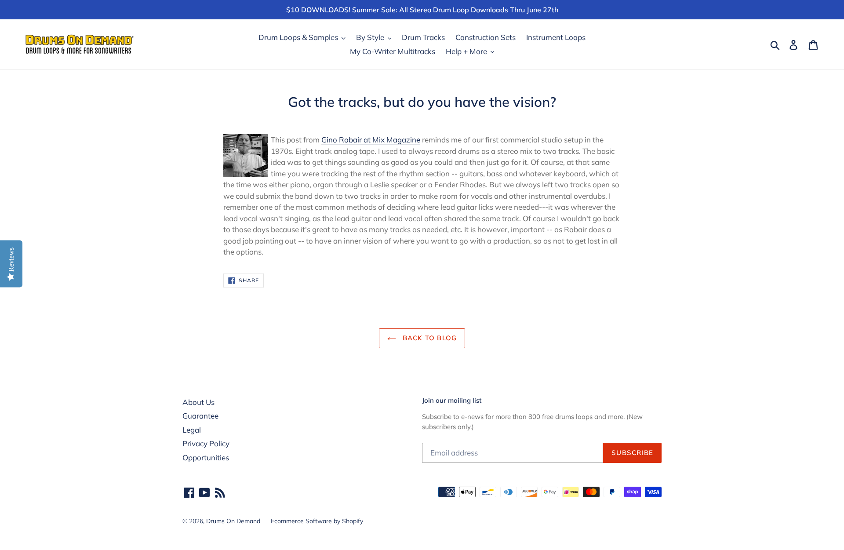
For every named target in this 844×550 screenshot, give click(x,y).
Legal (191, 429)
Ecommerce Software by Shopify (317, 521)
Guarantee (200, 415)
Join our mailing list (451, 400)
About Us (198, 402)
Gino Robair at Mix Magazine (370, 139)
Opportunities (205, 457)
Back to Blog (428, 338)
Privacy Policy (205, 443)
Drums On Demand (233, 521)
